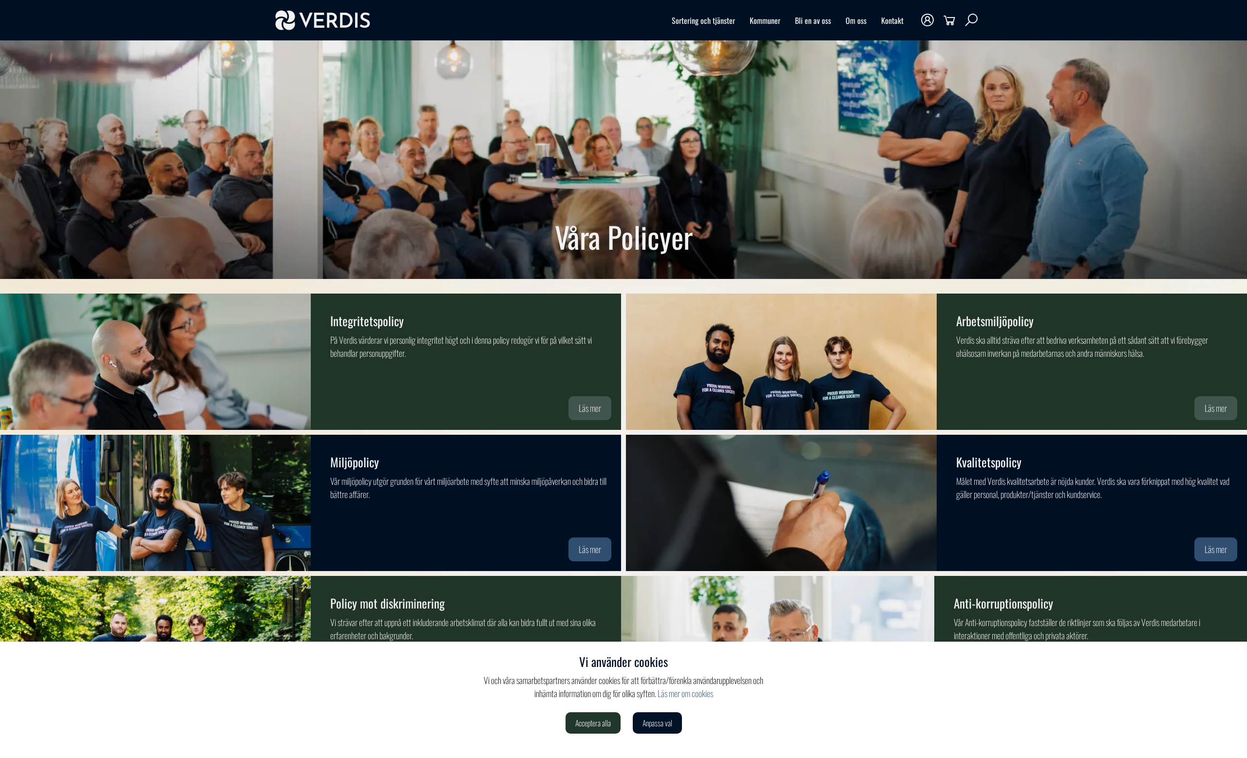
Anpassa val (657, 723)
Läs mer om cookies (685, 693)
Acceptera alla (593, 723)
